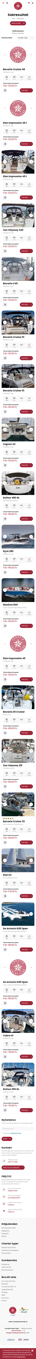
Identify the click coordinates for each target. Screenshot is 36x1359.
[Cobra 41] (18, 1021)
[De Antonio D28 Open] (18, 914)
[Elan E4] (18, 860)
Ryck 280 (8, 551)
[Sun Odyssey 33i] (18, 751)
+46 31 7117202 (16, 1331)
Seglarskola (5, 1233)
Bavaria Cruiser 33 (14, 821)
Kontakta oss (5, 1264)
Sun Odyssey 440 (13, 230)
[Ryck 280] (18, 536)
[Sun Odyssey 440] (18, 215)
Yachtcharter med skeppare (10, 1250)
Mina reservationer (7, 1270)
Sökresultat (20, 18)
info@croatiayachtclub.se (16, 1333)
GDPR (3, 1295)
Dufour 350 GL (11, 1089)
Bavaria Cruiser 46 (14, 69)
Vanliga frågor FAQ (7, 1289)
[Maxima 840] (18, 590)
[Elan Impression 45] (18, 644)
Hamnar (4, 1300)
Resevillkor (5, 1284)
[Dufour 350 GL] (18, 1074)
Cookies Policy (21, 1357)
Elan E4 (7, 875)
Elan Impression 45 (14, 658)
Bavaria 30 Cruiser (14, 712)
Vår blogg (4, 1292)
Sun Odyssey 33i (12, 765)
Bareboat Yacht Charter (9, 1247)
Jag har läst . (12, 1133)
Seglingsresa (5, 1231)
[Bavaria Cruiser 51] (18, 322)
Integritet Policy (16, 1133)
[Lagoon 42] (18, 429)
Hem (13, 18)
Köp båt (4, 1236)
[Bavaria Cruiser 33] (18, 804)
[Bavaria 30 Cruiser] (18, 697)
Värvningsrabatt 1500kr (9, 1228)
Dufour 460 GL (11, 497)
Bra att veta (5, 1298)
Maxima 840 (10, 604)
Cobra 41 (8, 1035)
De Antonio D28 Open (15, 928)
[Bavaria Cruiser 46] (18, 55)
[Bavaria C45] (18, 269)
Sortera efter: (7, 38)
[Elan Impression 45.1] (18, 108)
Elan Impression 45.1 (15, 123)
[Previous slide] (5, 55)
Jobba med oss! (6, 1267)
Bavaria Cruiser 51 (13, 337)
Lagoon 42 (9, 444)
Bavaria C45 (10, 283)
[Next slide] (31, 55)
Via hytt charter (6, 1253)
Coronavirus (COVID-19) (9, 1286)
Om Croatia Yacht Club (8, 1281)
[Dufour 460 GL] (18, 483)
